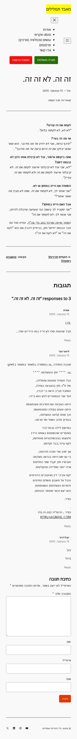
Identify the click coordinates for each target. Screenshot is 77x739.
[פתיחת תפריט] (67, 41)
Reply (67, 340)
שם (69, 641)
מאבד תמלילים (58, 9)
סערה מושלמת (46, 60)
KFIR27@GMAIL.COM (55, 517)
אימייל (66, 660)
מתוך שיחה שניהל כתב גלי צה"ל (49, 222)
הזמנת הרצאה (20, 60)
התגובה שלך (61, 593)
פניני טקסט (54, 100)
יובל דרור (64, 537)
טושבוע (11, 257)
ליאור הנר (64, 351)
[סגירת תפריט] (54, 20)
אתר (68, 679)
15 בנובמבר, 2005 (59, 314)
